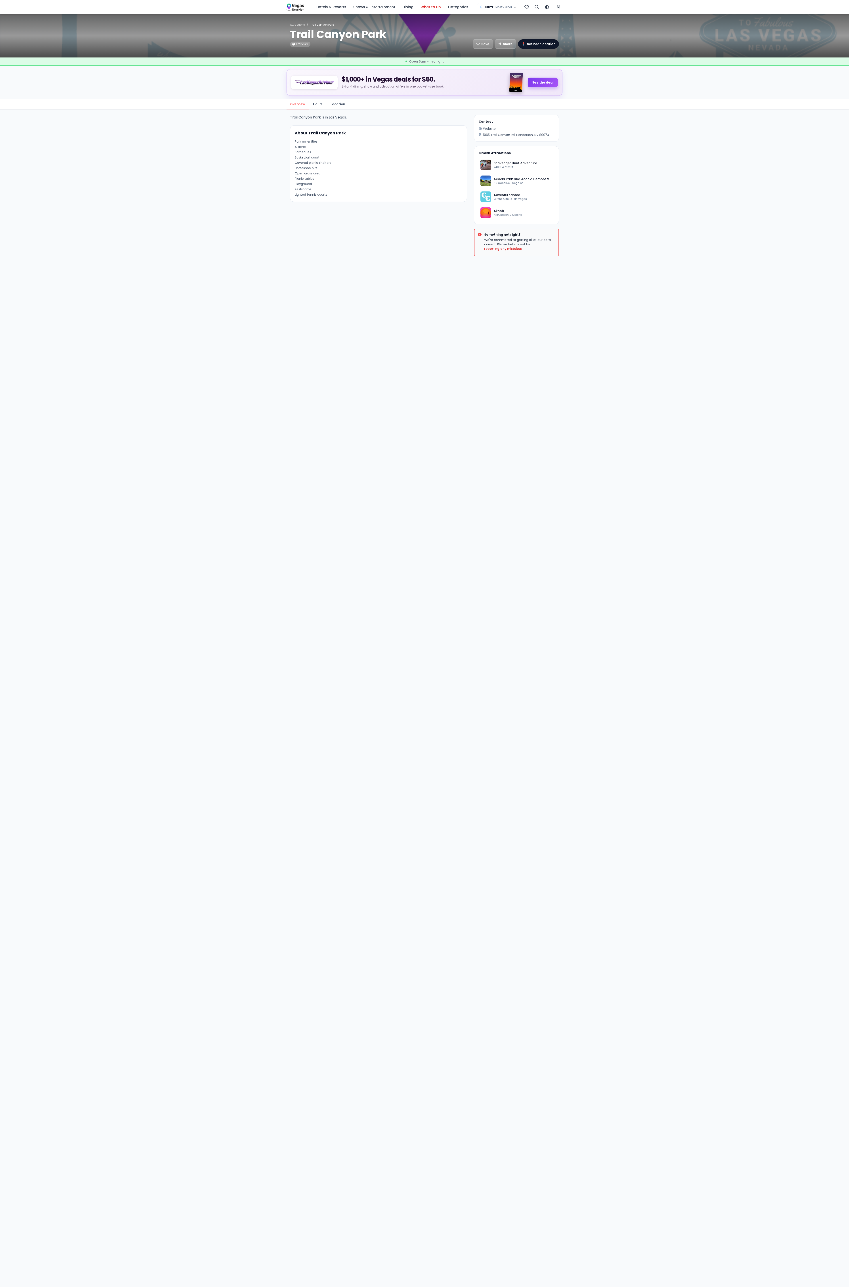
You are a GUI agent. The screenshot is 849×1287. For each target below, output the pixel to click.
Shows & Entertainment (374, 7)
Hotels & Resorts (331, 7)
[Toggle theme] (547, 7)
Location (338, 104)
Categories (458, 7)
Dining (407, 7)
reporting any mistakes (503, 248)
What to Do (431, 7)
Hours (318, 104)
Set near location (538, 44)
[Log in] (558, 7)
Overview (297, 104)
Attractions (297, 25)
